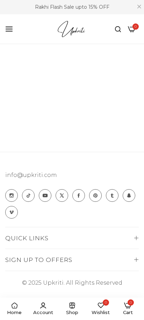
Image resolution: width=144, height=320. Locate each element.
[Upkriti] (72, 29)
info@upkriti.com (31, 175)
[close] (139, 7)
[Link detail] (11, 195)
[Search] (118, 29)
